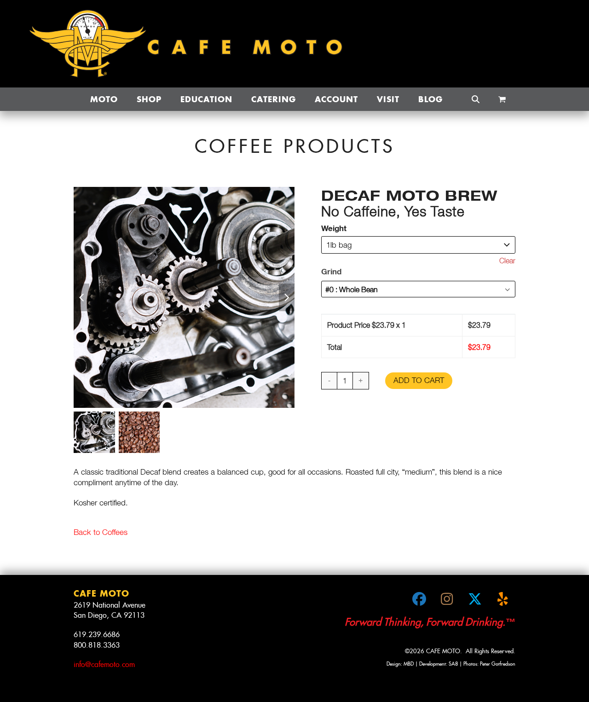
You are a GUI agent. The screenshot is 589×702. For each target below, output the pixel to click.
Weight (333, 228)
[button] (502, 99)
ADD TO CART (418, 380)
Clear (507, 260)
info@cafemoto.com (104, 664)
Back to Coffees (100, 532)
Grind (331, 271)
